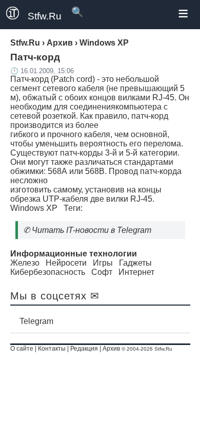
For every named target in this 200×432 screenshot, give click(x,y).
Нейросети (66, 262)
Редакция (84, 348)
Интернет (136, 272)
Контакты (52, 348)
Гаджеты (135, 262)
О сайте (21, 348)
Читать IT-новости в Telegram (91, 230)
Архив (111, 348)
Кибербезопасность (47, 272)
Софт (101, 272)
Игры (103, 262)
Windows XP (33, 208)
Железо (24, 262)
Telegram (36, 321)
